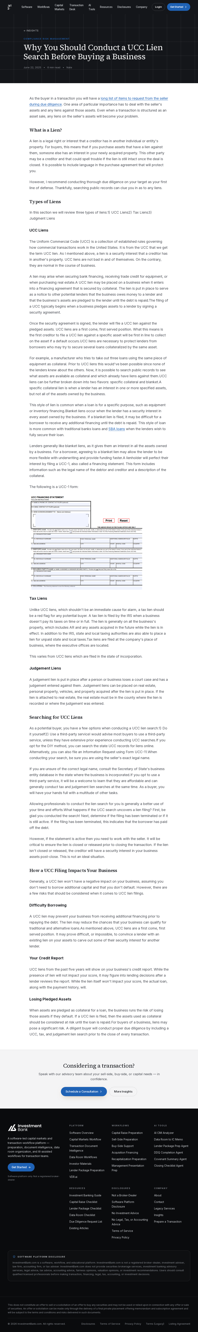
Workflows (43, 6)
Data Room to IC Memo (168, 1139)
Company (141, 6)
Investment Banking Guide (85, 1195)
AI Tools (92, 7)
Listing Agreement (179, 1323)
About (157, 1195)
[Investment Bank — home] (9, 7)
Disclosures (124, 6)
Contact (159, 1201)
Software (26, 6)
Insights (158, 1215)
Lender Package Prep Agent (171, 1146)
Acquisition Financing (125, 1152)
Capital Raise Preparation (127, 1132)
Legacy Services (164, 1208)
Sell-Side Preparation (125, 1139)
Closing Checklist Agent (168, 1165)
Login (158, 6)
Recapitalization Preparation (129, 1159)
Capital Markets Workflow (85, 1139)
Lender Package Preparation (86, 1170)
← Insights (31, 30)
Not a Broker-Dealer (124, 1195)
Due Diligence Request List (85, 1221)
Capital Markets (59, 7)
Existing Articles (79, 1228)
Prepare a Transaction (168, 1221)
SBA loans (116, 429)
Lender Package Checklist (85, 1208)
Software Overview (81, 1132)
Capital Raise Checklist (83, 1201)
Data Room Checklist (82, 1215)
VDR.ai (73, 1176)
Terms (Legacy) (155, 1323)
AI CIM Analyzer (164, 1132)
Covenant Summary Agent (170, 1159)
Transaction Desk (76, 7)
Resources (106, 6)
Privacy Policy (120, 1237)
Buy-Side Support (123, 1146)
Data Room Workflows (83, 1157)
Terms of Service (122, 1230)
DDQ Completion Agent (168, 1152)
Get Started (176, 6)
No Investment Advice (125, 1213)
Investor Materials (80, 1163)
